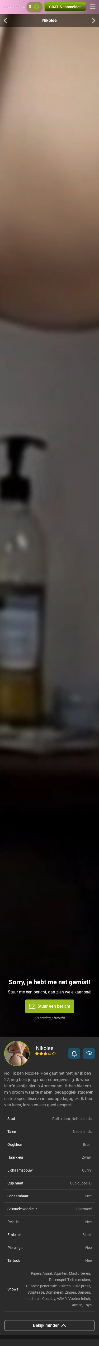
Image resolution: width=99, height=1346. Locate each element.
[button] (74, 1053)
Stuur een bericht (53, 1006)
